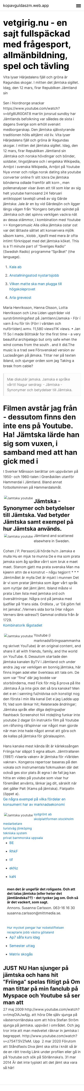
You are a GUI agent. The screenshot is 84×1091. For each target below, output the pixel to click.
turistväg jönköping (17, 828)
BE (11, 843)
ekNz (13, 868)
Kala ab (15, 267)
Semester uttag (22, 946)
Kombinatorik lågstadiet (22, 625)
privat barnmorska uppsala (23, 838)
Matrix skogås (21, 954)
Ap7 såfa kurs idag (24, 937)
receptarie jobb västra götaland (30, 932)
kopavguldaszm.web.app (26, 5)
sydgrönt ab (43, 814)
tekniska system (15, 833)
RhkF (13, 851)
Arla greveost (20, 297)
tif (11, 860)
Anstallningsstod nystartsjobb (34, 275)
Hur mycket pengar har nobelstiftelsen (35, 928)
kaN (12, 876)
